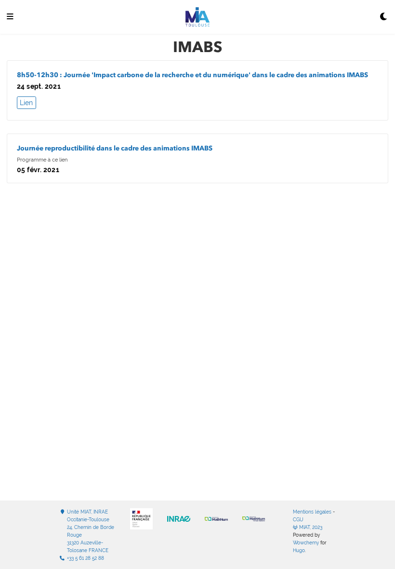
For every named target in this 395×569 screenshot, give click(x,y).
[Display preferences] (384, 17)
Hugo (299, 550)
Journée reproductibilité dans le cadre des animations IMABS (114, 148)
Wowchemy (306, 542)
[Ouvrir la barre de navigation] (10, 17)
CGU (298, 519)
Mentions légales (312, 512)
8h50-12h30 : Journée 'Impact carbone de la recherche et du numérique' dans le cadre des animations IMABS (192, 75)
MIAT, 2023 (310, 527)
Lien (26, 103)
